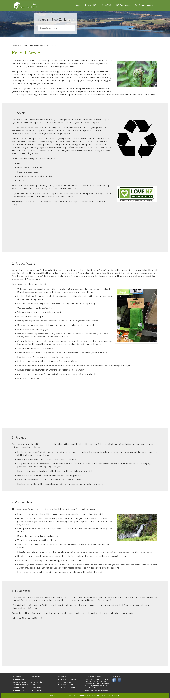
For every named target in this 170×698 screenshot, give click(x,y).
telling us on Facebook (75, 94)
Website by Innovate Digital (111, 695)
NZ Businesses (123, 5)
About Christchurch (20, 685)
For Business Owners (145, 5)
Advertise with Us (37, 682)
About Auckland (19, 679)
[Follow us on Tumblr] (120, 680)
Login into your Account (67, 687)
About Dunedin (19, 687)
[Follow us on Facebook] (114, 680)
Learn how (22, 572)
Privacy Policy (36, 687)
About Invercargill (20, 690)
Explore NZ (90, 5)
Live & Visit (106, 5)
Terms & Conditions (38, 690)
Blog (33, 685)
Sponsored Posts (64, 682)
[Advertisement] (85, 227)
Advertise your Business (67, 679)
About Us (34, 679)
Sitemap (97, 695)
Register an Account (65, 685)
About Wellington (19, 682)
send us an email (106, 94)
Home (78, 5)
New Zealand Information (30, 45)
